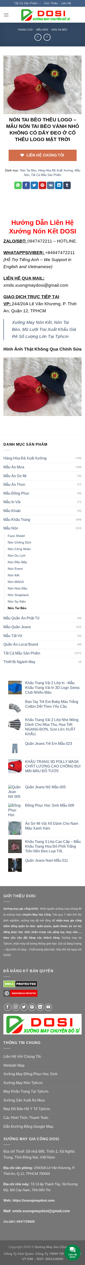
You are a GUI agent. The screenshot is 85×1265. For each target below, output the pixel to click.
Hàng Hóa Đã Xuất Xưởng (55, 170)
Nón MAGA (16, 582)
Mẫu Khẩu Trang (16, 520)
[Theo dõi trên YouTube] (48, 1007)
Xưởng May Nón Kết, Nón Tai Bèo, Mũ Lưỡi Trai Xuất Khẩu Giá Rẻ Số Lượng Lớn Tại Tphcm (44, 329)
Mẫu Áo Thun (14, 484)
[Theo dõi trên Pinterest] (32, 1007)
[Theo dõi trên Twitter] (24, 1007)
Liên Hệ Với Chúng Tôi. (22, 1056)
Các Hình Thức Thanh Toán (25, 1118)
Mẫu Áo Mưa (13, 467)
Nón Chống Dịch (19, 542)
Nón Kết (13, 575)
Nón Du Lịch (16, 555)
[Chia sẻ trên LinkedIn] (59, 185)
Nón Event (15, 568)
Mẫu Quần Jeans (17, 627)
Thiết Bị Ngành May (19, 662)
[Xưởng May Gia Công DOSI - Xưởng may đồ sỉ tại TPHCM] (45, 15)
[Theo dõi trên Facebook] (7, 1007)
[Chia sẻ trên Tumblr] (67, 185)
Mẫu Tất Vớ (12, 636)
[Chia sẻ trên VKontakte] (50, 185)
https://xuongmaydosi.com (33, 1200)
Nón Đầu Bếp (17, 562)
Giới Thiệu (51, 3)
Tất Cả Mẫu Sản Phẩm (46, 175)
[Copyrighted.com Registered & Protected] (20, 995)
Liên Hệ (66, 3)
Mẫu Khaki (12, 511)
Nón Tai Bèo (59, 29)
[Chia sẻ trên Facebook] (26, 185)
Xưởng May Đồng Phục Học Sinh (30, 1074)
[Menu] (6, 14)
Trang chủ (25, 29)
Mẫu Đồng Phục (16, 493)
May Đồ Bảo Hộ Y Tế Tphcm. (27, 1109)
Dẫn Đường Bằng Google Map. (28, 1126)
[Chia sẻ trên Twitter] (34, 185)
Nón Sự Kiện (17, 601)
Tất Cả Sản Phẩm (26, 3)
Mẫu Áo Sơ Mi (15, 476)
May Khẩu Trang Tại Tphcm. (26, 1091)
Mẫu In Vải (12, 502)
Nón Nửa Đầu (17, 588)
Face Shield (16, 536)
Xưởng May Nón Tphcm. (23, 1083)
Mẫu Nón (42, 29)
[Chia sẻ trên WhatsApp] (18, 185)
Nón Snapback (18, 595)
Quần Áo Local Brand (20, 644)
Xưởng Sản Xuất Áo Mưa (24, 1100)
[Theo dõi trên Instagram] (15, 1007)
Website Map (13, 1065)
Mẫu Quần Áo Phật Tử (21, 618)
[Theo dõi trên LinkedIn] (40, 1007)
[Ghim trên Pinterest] (42, 185)
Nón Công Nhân (19, 549)
